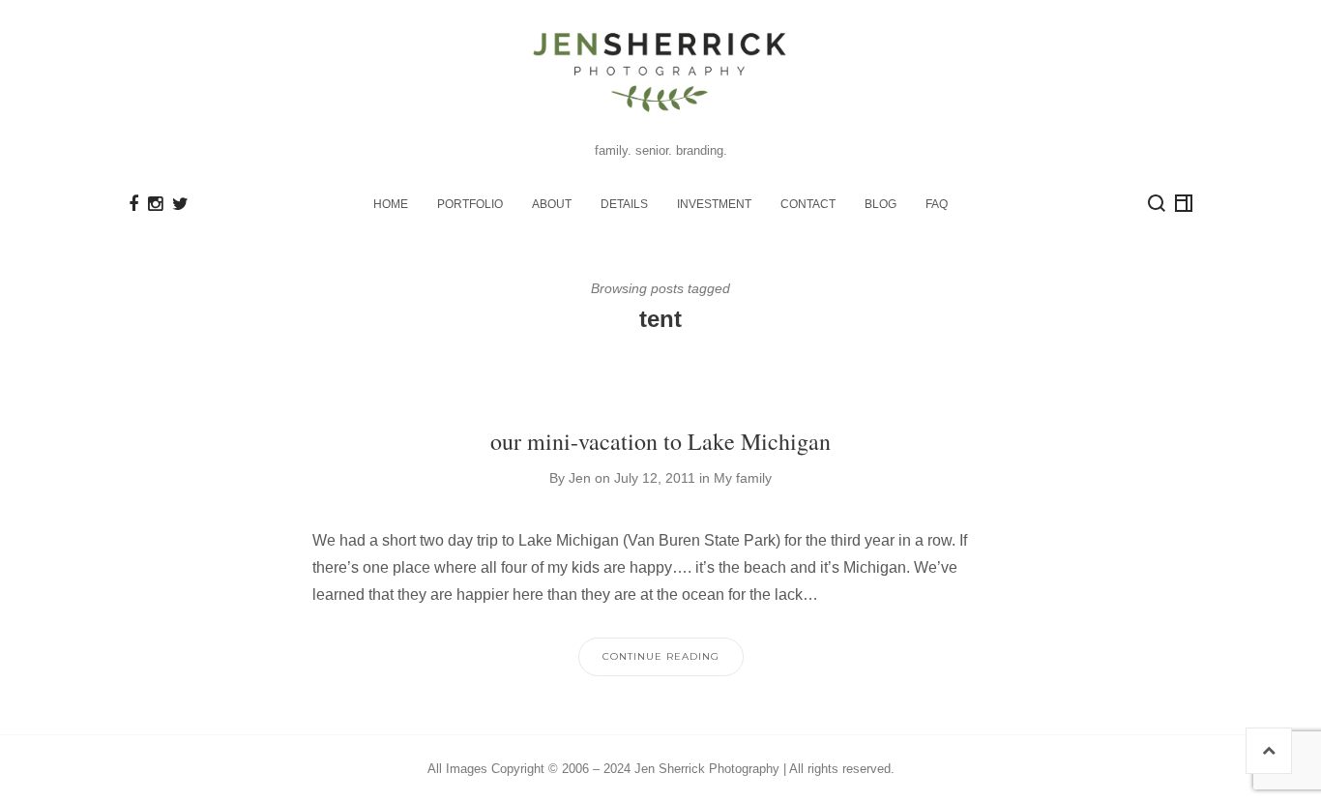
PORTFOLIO (470, 204)
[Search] (1156, 203)
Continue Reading (660, 656)
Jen (580, 478)
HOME (390, 204)
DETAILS (624, 204)
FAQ (936, 204)
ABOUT (552, 204)
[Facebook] (133, 204)
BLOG (880, 204)
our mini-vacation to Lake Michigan (660, 441)
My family (743, 478)
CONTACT (808, 204)
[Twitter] (180, 204)
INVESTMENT (714, 204)
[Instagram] (155, 204)
